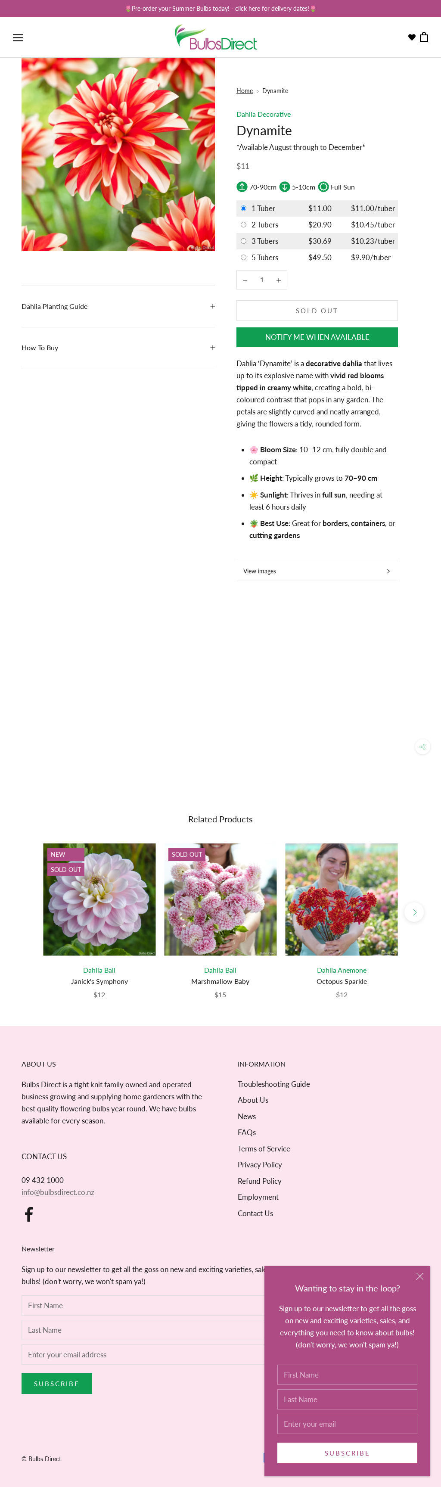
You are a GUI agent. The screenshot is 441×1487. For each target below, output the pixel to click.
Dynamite (275, 90)
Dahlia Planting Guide (54, 306)
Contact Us (255, 1213)
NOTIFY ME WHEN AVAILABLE (317, 337)
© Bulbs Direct (41, 1458)
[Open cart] (424, 37)
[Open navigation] (18, 37)
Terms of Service (264, 1148)
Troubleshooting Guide (274, 1084)
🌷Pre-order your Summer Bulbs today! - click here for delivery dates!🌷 (220, 8)
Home (244, 90)
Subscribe (347, 1453)
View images (259, 571)
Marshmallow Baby (220, 981)
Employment (258, 1196)
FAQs (247, 1132)
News (247, 1116)
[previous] (27, 912)
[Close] (420, 1276)
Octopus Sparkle (342, 981)
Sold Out (317, 310)
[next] (414, 912)
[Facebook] (29, 1214)
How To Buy (40, 347)
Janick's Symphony (99, 981)
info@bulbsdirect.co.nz (58, 1192)
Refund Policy (260, 1180)
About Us (253, 1099)
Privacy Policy (260, 1164)
